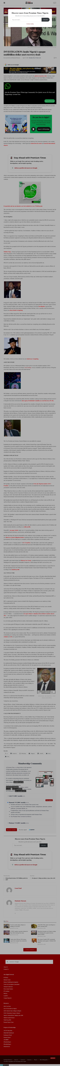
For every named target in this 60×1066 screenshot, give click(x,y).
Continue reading (30, 23)
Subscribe (45, 19)
